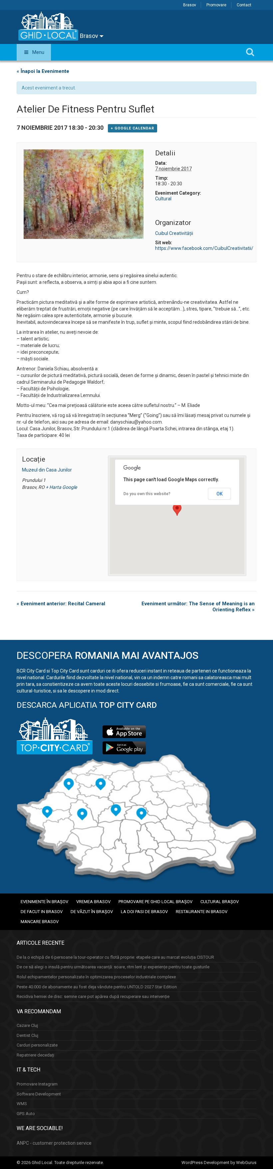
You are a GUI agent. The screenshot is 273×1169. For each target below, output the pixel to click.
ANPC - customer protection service (54, 1143)
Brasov (189, 5)
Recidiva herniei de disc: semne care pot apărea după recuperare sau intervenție (93, 996)
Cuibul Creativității (174, 233)
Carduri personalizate (37, 1045)
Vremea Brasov (93, 901)
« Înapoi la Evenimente (43, 71)
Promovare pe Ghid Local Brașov (155, 901)
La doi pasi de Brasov (144, 911)
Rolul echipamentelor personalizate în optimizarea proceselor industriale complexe (96, 976)
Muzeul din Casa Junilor (47, 470)
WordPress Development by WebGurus (218, 1162)
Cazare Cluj (27, 1025)
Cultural (163, 198)
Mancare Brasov (40, 921)
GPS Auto (26, 1113)
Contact (244, 5)
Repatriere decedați (35, 1055)
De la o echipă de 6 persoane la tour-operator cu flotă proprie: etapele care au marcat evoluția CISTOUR (115, 957)
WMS (22, 1103)
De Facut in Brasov (42, 911)
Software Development (39, 1093)
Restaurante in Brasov (201, 911)
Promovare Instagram (37, 1083)
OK (219, 493)
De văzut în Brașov (92, 911)
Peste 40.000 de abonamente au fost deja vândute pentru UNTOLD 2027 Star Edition (97, 986)
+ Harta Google (61, 487)
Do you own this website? (147, 493)
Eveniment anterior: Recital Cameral (61, 604)
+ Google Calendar (132, 128)
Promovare (216, 5)
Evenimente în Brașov (44, 901)
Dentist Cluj (27, 1035)
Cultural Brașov (219, 901)
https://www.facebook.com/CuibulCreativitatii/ (204, 248)
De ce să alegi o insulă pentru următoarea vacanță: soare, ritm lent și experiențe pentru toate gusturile (113, 966)
